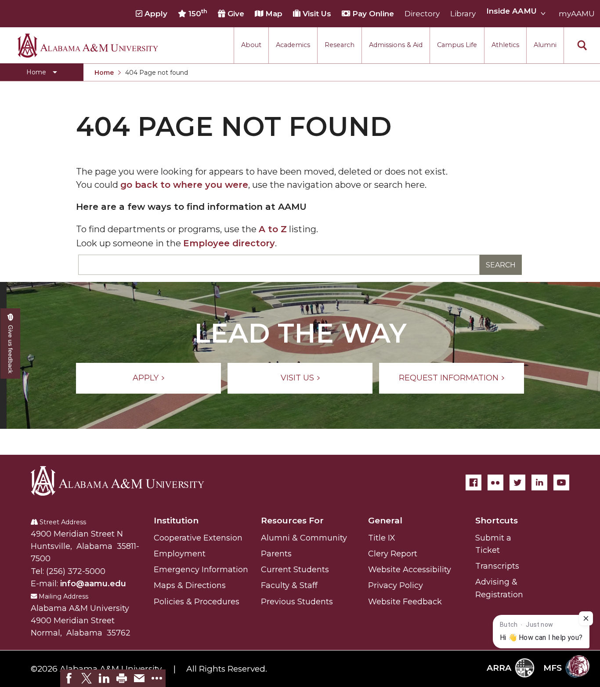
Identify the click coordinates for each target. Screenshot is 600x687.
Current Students (295, 569)
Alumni (545, 45)
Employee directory (229, 243)
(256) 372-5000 (75, 571)
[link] (69, 678)
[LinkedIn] (539, 482)
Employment (180, 554)
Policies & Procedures (196, 602)
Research (339, 45)
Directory (422, 13)
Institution (176, 520)
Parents (276, 554)
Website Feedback (405, 602)
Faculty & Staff (289, 585)
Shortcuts (496, 520)
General (385, 520)
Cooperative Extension (198, 538)
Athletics (505, 45)
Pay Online (372, 13)
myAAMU (577, 13)
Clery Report (392, 554)
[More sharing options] (157, 678)
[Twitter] (517, 482)
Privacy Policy (395, 585)
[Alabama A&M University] (125, 481)
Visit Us (315, 13)
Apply (154, 13)
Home (104, 73)
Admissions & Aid (396, 45)
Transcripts (497, 566)
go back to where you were (184, 184)
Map (272, 13)
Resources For (292, 520)
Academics (293, 45)
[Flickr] (495, 482)
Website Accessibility (409, 569)
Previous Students (297, 602)
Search (501, 265)
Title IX (381, 538)
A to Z (273, 229)
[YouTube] (561, 482)
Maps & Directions (190, 585)
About (251, 45)
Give (234, 13)
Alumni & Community (304, 538)
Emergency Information (201, 569)
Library (463, 13)
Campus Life (457, 45)
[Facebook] (473, 482)
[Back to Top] (557, 577)
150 (196, 13)
